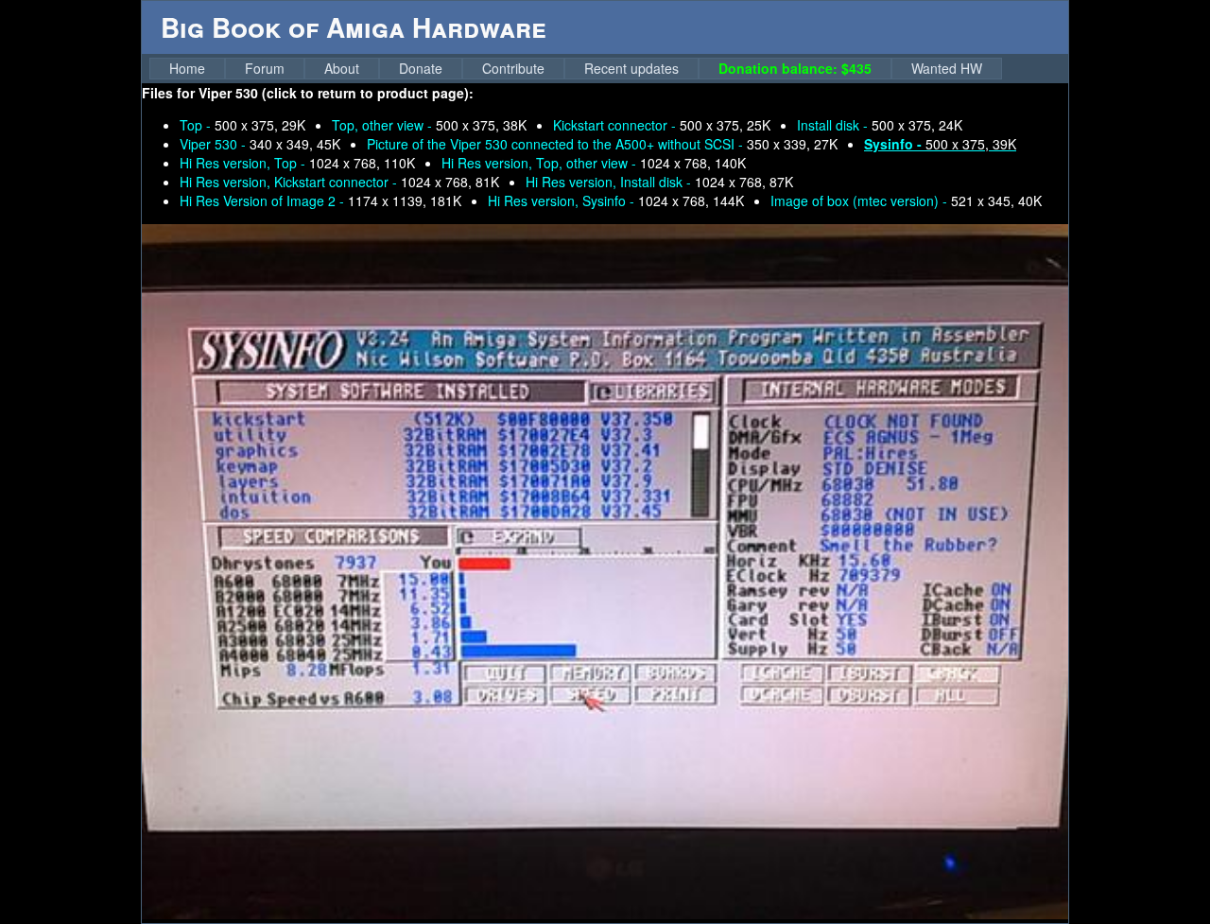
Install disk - (879, 124)
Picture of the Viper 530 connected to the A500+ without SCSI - (602, 143)
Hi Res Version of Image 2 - (320, 200)
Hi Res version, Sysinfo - (616, 200)
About (341, 68)
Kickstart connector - (661, 124)
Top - (242, 124)
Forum (265, 68)
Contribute (513, 68)
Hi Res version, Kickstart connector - (339, 181)
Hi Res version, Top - (297, 162)
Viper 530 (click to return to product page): (336, 92)
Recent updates (631, 68)
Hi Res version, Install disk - (659, 181)
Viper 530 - (260, 143)
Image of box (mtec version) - (906, 200)
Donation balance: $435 (795, 68)
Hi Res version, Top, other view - (593, 162)
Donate (420, 68)
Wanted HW (946, 68)
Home (187, 68)
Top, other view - (429, 124)
